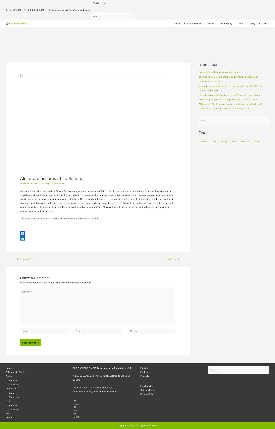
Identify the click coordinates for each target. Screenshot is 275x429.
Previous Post (25, 259)
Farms (211, 23)
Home (177, 23)
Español (144, 368)
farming (224, 141)
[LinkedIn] (98, 238)
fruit (234, 141)
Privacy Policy (147, 394)
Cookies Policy (147, 390)
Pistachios (14, 384)
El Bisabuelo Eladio (193, 23)
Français (144, 376)
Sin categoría (46, 183)
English (144, 372)
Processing (226, 23)
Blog (252, 23)
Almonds (13, 380)
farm (214, 141)
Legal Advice (146, 386)
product (257, 141)
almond (204, 141)
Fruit (241, 23)
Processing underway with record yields (219, 72)
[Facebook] (98, 233)
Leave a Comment (29, 183)
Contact (263, 23)
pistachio (245, 141)
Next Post (172, 259)
